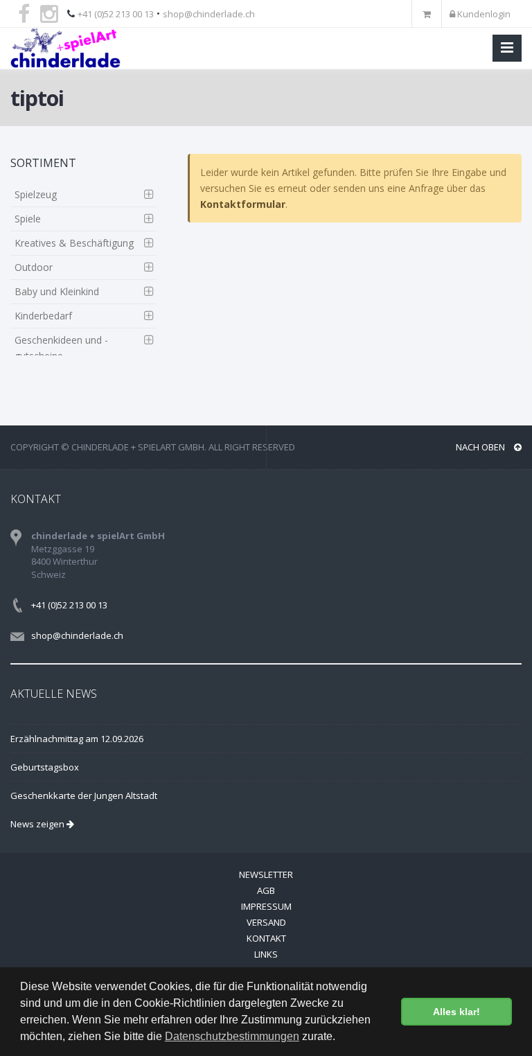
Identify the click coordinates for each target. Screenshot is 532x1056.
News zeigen (38, 824)
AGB (266, 890)
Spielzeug (36, 194)
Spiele (28, 218)
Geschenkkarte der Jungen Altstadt (83, 795)
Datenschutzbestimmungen (232, 1036)
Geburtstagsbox (44, 767)
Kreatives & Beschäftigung (74, 242)
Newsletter (266, 874)
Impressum (266, 906)
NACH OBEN (481, 447)
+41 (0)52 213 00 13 (116, 14)
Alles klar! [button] (456, 1011)
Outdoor (34, 267)
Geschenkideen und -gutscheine (61, 347)
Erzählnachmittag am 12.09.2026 (76, 738)
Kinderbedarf (43, 315)
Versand (266, 922)
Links (266, 954)
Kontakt (266, 938)
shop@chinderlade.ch (209, 14)
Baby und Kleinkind (57, 291)
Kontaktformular (242, 204)
